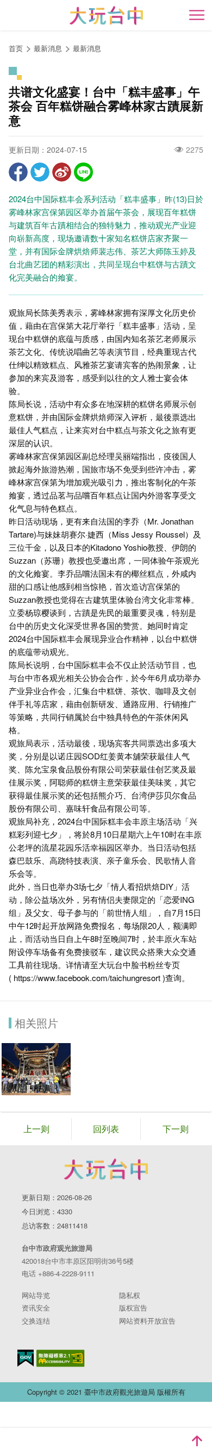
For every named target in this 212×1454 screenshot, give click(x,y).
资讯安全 (36, 1307)
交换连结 (36, 1320)
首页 (16, 48)
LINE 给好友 (83, 172)
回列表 (106, 1128)
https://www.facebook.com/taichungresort (87, 977)
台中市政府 (106, 1169)
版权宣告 (133, 1307)
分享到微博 (61, 172)
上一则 (36, 1128)
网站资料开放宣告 (147, 1320)
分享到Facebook (18, 172)
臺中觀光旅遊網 (106, 15)
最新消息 (87, 48)
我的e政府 (25, 1358)
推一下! (39, 172)
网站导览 (36, 1295)
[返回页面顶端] (197, 1441)
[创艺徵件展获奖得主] (36, 1069)
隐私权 (129, 1295)
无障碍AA (60, 1358)
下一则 (176, 1128)
